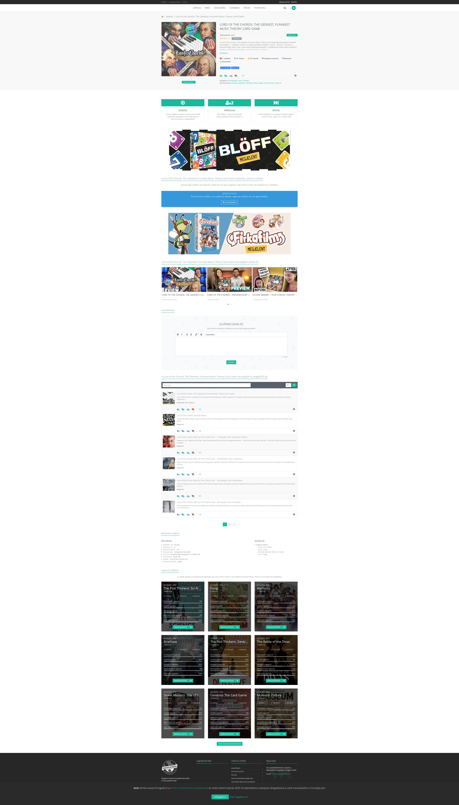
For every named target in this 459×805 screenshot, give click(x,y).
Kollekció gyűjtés (238, 83)
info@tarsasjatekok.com (281, 774)
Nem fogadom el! (239, 796)
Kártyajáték (233, 80)
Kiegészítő (180, 424)
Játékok (197, 8)
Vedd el (278, 83)
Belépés (294, 2)
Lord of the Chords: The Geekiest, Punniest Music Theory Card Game (210, 16)
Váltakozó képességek (254, 83)
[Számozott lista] (191, 334)
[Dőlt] (182, 334)
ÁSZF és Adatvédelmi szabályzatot (189, 788)
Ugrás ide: (291, 35)
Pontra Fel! (260, 8)
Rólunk (234, 775)
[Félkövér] (178, 334)
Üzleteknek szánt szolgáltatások (243, 782)
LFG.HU (184, 2)
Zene (240, 80)
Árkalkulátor (284, 2)
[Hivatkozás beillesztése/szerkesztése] (196, 334)
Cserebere (234, 8)
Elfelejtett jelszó (237, 771)
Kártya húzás (269, 83)
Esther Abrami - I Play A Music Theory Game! (277, 294)
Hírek (207, 8)
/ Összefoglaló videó (169, 300)
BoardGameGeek (174, 2)
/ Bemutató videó (213, 300)
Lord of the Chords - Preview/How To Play (231, 294)
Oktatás (246, 80)
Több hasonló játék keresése (229, 744)
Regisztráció (235, 768)
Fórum (246, 8)
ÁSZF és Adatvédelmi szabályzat (242, 778)
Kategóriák (220, 8)
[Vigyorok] (201, 334)
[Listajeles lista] (187, 334)
